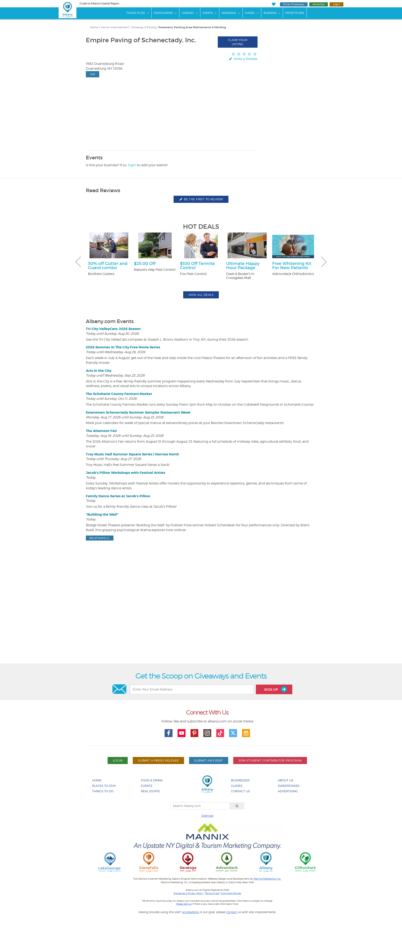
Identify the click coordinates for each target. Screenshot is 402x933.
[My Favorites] (273, 4)
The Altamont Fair (101, 431)
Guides (250, 12)
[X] (233, 733)
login (132, 165)
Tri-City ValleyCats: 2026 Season (113, 329)
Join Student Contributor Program (270, 760)
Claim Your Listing (237, 42)
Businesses (240, 780)
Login (336, 4)
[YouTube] (182, 733)
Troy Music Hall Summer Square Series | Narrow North (132, 454)
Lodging (188, 12)
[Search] (237, 805)
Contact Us (240, 791)
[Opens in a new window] (109, 862)
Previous (78, 261)
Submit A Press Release (158, 760)
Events (208, 12)
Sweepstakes (289, 785)
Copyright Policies (231, 893)
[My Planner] (246, 733)
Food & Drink (163, 12)
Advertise (319, 4)
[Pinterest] (194, 733)
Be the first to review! (203, 199)
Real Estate (150, 791)
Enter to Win (294, 12)
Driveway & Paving (143, 27)
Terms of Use (212, 893)
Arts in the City (98, 370)
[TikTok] (220, 733)
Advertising (288, 791)
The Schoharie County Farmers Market (119, 394)
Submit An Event (208, 760)
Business (270, 12)
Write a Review (245, 59)
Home (94, 27)
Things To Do (135, 12)
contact (231, 912)
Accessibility (190, 912)
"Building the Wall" (102, 514)
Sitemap (207, 815)
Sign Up (271, 689)
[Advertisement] (201, 612)
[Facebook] (169, 733)
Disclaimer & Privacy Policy (188, 893)
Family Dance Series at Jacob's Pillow (118, 496)
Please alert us (184, 903)
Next (324, 261)
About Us (285, 780)
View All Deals (201, 295)
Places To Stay (104, 785)
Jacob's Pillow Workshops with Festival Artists (125, 472)
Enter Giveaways (293, 4)
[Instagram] (207, 733)
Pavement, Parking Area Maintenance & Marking (192, 27)
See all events (98, 537)
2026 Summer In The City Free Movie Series (123, 347)
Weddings (229, 12)
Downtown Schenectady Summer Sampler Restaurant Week (138, 412)
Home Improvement (115, 27)
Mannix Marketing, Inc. (267, 878)
